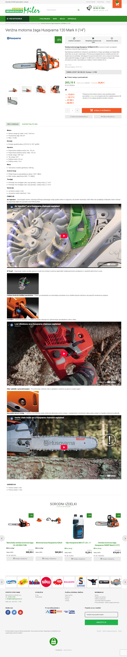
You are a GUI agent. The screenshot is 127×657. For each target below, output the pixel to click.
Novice (96, 595)
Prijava (108, 2)
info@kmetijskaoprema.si (14, 599)
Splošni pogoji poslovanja (109, 631)
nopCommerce (67, 650)
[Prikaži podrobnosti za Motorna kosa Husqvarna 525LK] (49, 520)
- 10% (89, 515)
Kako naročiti (68, 595)
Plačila (67, 599)
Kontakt (99, 631)
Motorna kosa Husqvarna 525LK (49, 543)
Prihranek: (94, 83)
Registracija (100, 2)
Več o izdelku (13, 124)
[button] (58, 59)
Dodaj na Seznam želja (79, 116)
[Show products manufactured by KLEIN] (34, 582)
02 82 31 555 (11, 597)
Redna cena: (80, 83)
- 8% (31, 515)
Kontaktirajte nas (30, 124)
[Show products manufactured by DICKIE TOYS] (57, 582)
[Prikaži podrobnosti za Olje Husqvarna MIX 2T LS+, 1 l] (78, 526)
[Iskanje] (78, 10)
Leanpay (92, 96)
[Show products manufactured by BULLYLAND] (69, 582)
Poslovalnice (38, 597)
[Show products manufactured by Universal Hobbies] (104, 582)
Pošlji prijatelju (108, 116)
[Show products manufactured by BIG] (92, 582)
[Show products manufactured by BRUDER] (11, 582)
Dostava (67, 597)
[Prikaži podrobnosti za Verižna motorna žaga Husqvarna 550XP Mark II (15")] (107, 521)
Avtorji (120, 631)
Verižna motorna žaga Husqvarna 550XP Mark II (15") (107, 544)
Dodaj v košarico (21, 559)
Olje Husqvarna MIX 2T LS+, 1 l (78, 543)
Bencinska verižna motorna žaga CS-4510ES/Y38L (20, 544)
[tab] (13, 124)
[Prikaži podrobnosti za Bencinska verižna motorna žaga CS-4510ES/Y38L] (20, 522)
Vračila (67, 600)
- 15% (58, 39)
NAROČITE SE (101, 622)
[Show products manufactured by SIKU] (46, 582)
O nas (37, 595)
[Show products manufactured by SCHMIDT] (81, 582)
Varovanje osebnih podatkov (103, 600)
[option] (49, 538)
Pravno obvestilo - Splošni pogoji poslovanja (107, 602)
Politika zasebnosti (100, 599)
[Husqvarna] (13, 38)
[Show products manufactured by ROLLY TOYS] (23, 582)
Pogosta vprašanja (100, 597)
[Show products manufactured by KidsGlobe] (115, 582)
